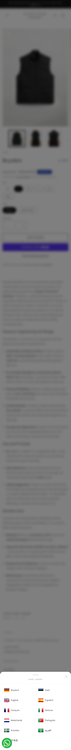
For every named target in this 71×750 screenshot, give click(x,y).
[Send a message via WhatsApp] (7, 743)
